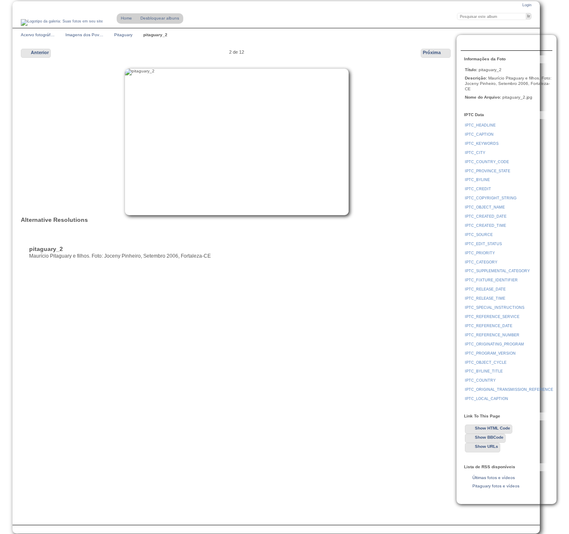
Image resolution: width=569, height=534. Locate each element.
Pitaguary (123, 34)
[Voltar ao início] (62, 22)
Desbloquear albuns (159, 18)
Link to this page (469, 43)
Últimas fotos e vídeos (493, 477)
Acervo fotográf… (38, 34)
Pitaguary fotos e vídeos (495, 486)
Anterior (40, 52)
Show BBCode (489, 437)
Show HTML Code (492, 428)
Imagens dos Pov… (84, 34)
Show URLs (486, 446)
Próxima (432, 52)
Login (527, 5)
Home (126, 18)
